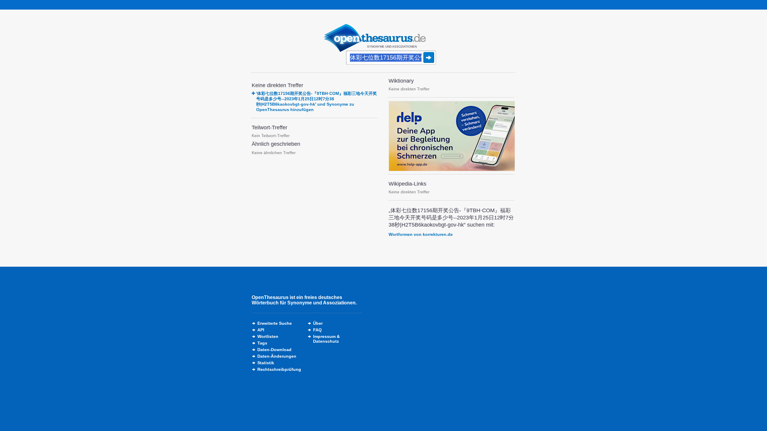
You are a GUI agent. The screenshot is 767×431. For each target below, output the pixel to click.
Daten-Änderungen (276, 356)
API (260, 329)
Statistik (265, 362)
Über (318, 323)
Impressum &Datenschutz (326, 339)
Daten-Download (274, 349)
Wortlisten (267, 336)
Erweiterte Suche (274, 323)
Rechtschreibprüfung (279, 369)
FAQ (317, 329)
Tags (262, 343)
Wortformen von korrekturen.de (421, 234)
